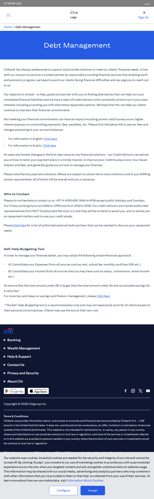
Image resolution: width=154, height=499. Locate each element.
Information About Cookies (85, 480)
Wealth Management (23, 348)
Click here (50, 139)
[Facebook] (125, 391)
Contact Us (15, 365)
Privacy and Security (23, 373)
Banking (13, 340)
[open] (8, 15)
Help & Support (19, 356)
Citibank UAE (12, 3)
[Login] (144, 12)
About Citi (15, 381)
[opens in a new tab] (14, 391)
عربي (147, 3)
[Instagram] (133, 391)
